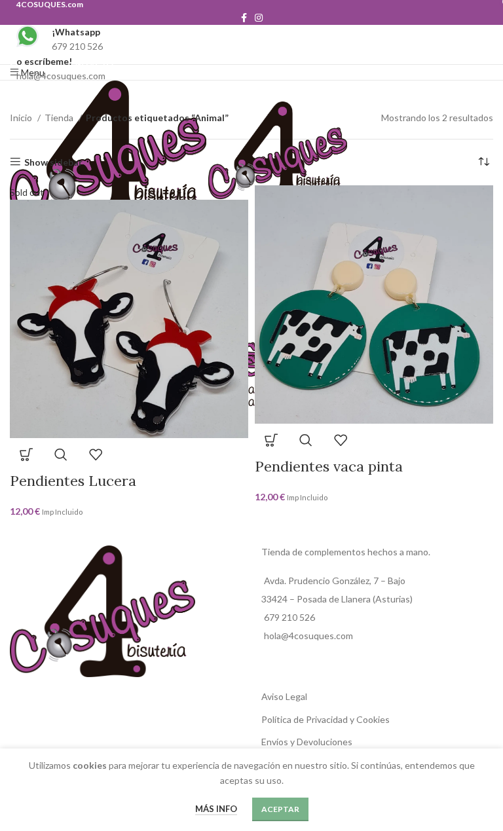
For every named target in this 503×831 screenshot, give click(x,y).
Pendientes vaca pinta (329, 466)
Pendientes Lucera (73, 480)
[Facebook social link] (244, 17)
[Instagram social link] (259, 17)
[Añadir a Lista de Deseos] (95, 454)
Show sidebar (53, 162)
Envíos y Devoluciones (306, 741)
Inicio (22, 117)
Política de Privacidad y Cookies (325, 719)
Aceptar (280, 809)
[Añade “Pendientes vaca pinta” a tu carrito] (271, 440)
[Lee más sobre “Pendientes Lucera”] (26, 454)
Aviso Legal (284, 696)
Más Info (216, 808)
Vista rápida (61, 454)
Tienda (60, 117)
